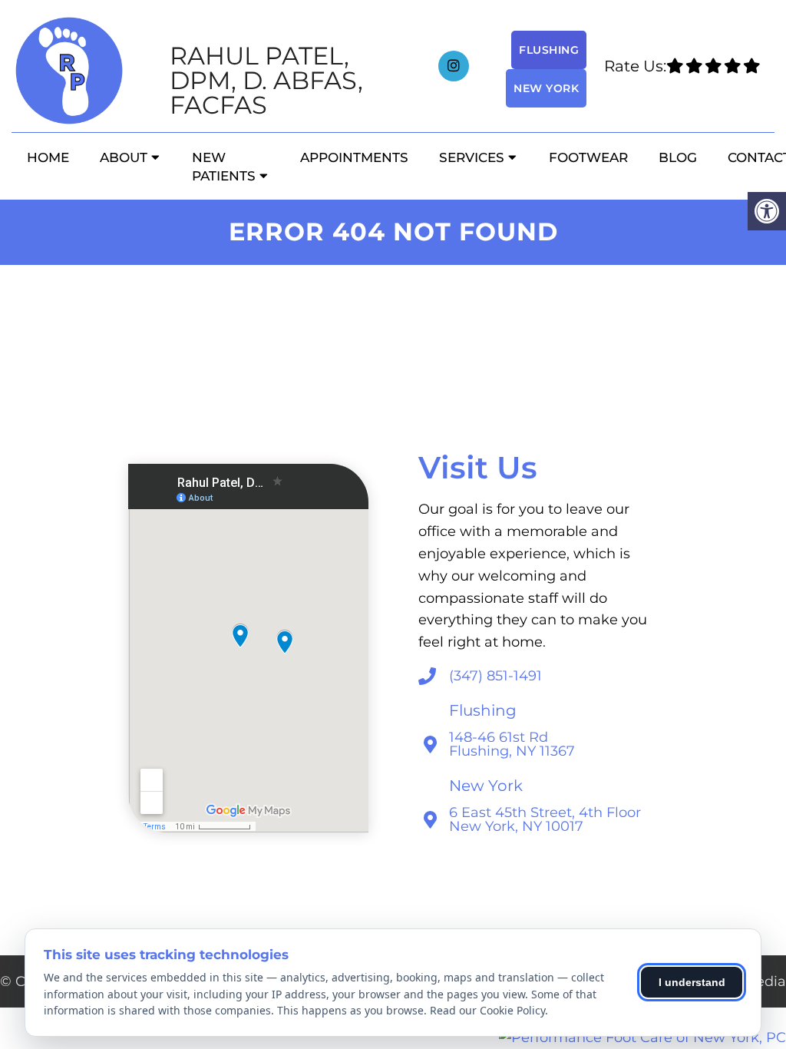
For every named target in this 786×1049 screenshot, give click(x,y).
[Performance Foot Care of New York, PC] (642, 1037)
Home (48, 157)
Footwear (588, 157)
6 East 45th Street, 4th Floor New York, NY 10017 (545, 819)
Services (471, 157)
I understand (692, 982)
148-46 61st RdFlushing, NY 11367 (512, 744)
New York (546, 88)
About (123, 157)
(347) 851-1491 (495, 676)
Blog (678, 157)
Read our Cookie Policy (487, 1010)
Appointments (354, 157)
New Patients (224, 167)
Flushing (549, 50)
